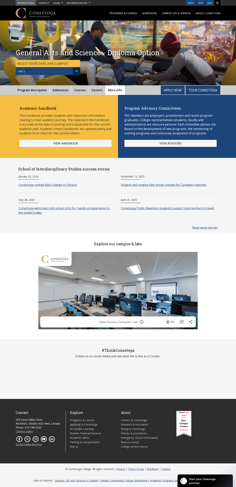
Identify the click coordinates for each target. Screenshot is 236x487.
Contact (166, 469)
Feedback (152, 469)
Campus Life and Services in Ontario (76, 480)
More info (115, 90)
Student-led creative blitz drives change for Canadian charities (163, 185)
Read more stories (205, 228)
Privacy (121, 469)
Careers (97, 90)
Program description (32, 90)
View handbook (65, 143)
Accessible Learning (81, 429)
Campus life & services (176, 13)
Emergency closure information (139, 437)
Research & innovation (134, 424)
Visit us (74, 446)
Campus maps (24, 431)
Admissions (149, 13)
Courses (80, 90)
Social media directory (29, 444)
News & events (130, 442)
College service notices (134, 446)
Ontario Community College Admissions (124, 480)
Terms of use (136, 469)
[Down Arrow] (76, 71)
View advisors (170, 143)
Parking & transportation (85, 442)
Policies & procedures (134, 433)
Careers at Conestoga (134, 420)
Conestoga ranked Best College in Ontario (47, 185)
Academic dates (79, 437)
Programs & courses (123, 13)
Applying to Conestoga (83, 424)
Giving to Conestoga (133, 429)
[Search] (217, 3)
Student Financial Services (85, 433)
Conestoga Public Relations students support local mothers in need (167, 208)
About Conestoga (208, 13)
